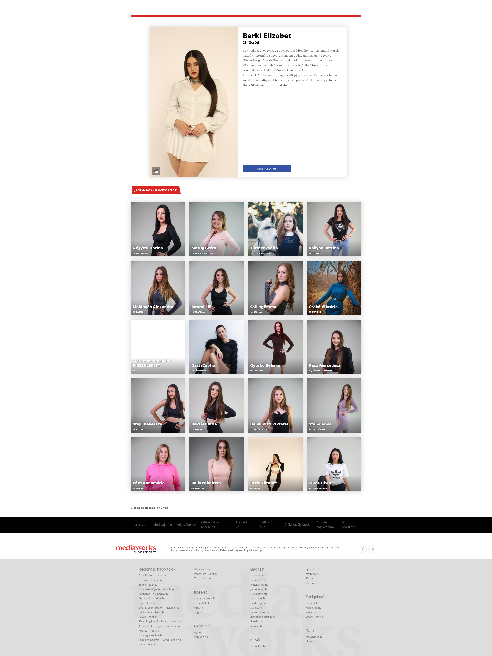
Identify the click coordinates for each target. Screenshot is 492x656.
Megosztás (267, 169)
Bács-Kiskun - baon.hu (152, 575)
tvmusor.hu (256, 626)
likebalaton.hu (258, 593)
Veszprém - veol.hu (206, 573)
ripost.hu (311, 569)
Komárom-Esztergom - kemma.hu (159, 626)
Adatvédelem (186, 524)
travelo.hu (256, 607)
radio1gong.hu (314, 636)
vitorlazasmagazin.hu (263, 616)
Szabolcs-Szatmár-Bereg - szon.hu (159, 639)
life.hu (309, 578)
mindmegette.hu (260, 603)
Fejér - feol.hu (146, 603)
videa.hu (311, 612)
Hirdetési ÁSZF (242, 524)
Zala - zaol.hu (202, 578)
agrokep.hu (201, 636)
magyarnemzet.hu (205, 598)
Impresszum (140, 524)
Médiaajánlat (162, 524)
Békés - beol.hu (147, 584)
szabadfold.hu (202, 603)
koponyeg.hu (313, 607)
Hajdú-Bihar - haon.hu (151, 612)
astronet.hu (257, 575)
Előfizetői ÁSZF (266, 524)
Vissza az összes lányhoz (149, 508)
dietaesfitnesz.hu (260, 612)
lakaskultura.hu (259, 584)
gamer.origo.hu (259, 589)
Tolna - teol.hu (147, 644)
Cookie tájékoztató (325, 524)
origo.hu (199, 612)
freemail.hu (312, 603)
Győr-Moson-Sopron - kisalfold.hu (159, 607)
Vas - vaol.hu (202, 569)
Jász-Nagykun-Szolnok (155, 190)
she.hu (310, 583)
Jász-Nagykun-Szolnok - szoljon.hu (159, 621)
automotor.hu (258, 579)
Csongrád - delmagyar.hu (153, 593)
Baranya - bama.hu (150, 579)
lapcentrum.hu (314, 616)
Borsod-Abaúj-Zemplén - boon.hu (158, 589)
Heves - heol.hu (148, 616)
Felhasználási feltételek (210, 524)
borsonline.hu (258, 646)
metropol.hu (313, 573)
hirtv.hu (198, 607)
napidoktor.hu (258, 598)
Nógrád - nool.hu (148, 630)
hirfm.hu (311, 641)
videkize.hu (256, 621)
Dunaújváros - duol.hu (151, 598)
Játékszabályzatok (297, 524)
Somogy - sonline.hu (150, 635)
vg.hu (197, 632)
